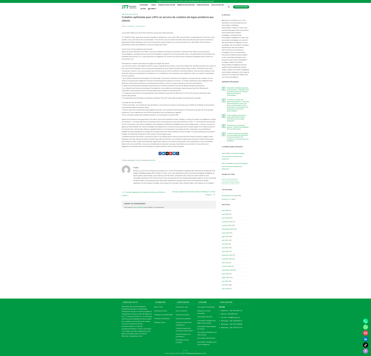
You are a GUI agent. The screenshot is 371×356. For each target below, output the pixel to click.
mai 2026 (225, 210)
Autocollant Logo (232, 179)
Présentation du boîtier (185, 5)
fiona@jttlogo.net (233, 317)
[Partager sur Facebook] (160, 153)
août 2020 (225, 274)
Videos (153, 5)
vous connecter (138, 207)
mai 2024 (225, 244)
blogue (143, 8)
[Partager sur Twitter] (163, 153)
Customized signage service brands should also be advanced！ (233, 156)
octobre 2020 (227, 266)
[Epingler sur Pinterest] (170, 153)
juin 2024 (225, 240)
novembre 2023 (227, 259)
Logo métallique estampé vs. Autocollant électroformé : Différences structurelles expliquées (237, 118)
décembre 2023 (227, 255)
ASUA (224, 179)
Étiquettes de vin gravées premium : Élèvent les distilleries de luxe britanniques (238, 127)
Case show (138, 160)
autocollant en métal (228, 183)
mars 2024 (225, 251)
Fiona (143, 26)
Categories (144, 5)
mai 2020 (225, 285)
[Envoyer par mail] (167, 153)
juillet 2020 (226, 277)
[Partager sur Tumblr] (177, 153)
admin (224, 153)
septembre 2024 (228, 229)
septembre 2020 (227, 270)
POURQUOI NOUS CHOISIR (166, 5)
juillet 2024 (226, 236)
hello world (225, 163)
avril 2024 (225, 248)
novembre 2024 (227, 222)
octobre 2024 (227, 225)
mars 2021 (225, 263)
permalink (152, 160)
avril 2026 (225, 214)
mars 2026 (225, 218)
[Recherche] (228, 7)
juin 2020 (225, 281)
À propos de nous (203, 5)
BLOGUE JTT (226, 199)
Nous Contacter (217, 5)
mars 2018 (225, 289)
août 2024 (225, 233)
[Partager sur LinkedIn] (174, 153)
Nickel (237, 183)
